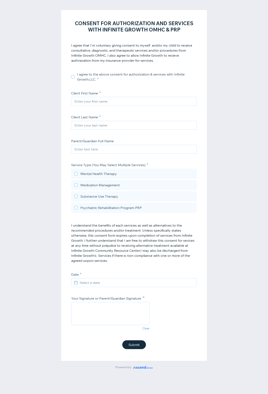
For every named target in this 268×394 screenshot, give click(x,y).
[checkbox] (73, 76)
